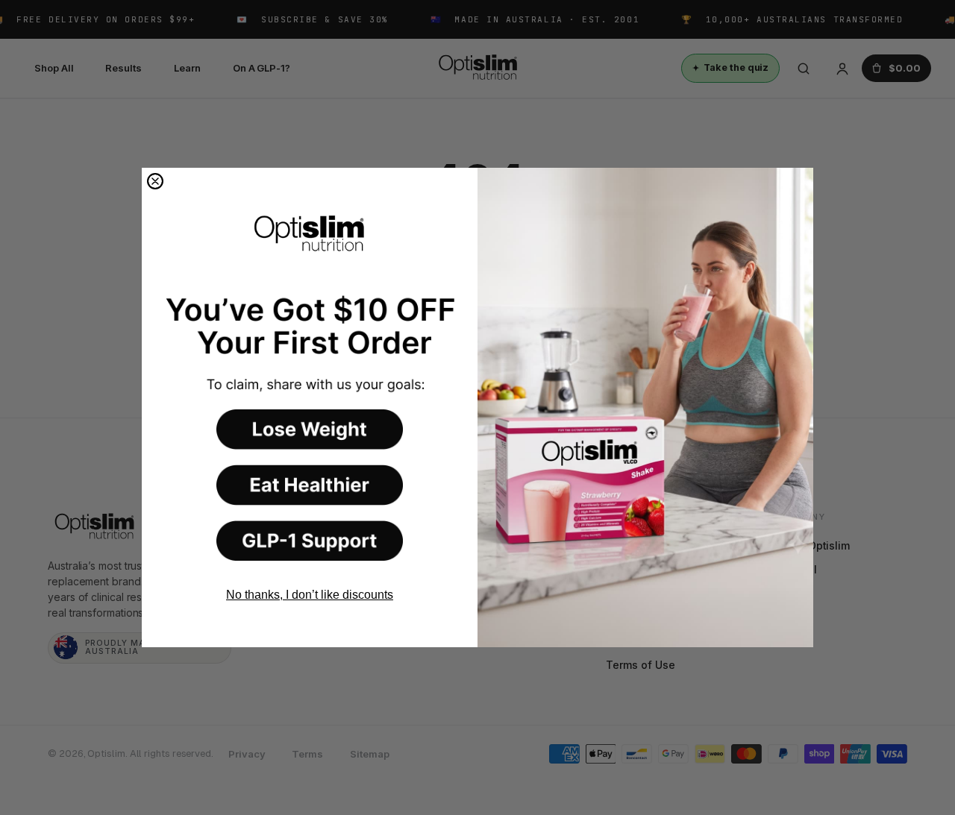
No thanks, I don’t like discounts (309, 594)
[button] (309, 429)
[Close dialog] (155, 181)
